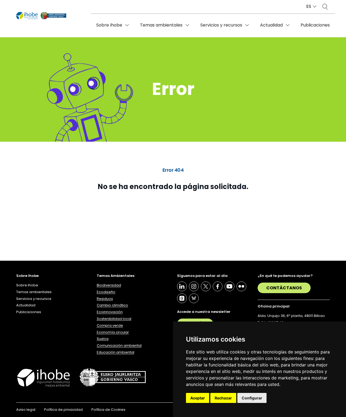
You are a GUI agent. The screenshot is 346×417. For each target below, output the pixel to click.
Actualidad (271, 25)
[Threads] (181, 298)
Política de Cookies (108, 409)
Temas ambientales (161, 25)
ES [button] (308, 6)
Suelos (103, 338)
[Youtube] (229, 286)
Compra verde (110, 325)
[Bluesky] (193, 298)
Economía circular (113, 332)
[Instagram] (193, 286)
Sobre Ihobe (109, 25)
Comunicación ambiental (119, 345)
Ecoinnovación (110, 312)
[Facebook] (217, 286)
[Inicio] (41, 16)
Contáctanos (284, 288)
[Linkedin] (181, 286)
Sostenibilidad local (114, 318)
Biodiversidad (109, 285)
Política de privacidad (63, 409)
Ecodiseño (106, 291)
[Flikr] (241, 286)
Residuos (105, 298)
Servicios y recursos (221, 25)
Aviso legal (25, 409)
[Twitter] (205, 286)
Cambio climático (112, 305)
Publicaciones (315, 25)
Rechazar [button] (223, 398)
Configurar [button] (252, 398)
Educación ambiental (115, 352)
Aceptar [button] (197, 398)
